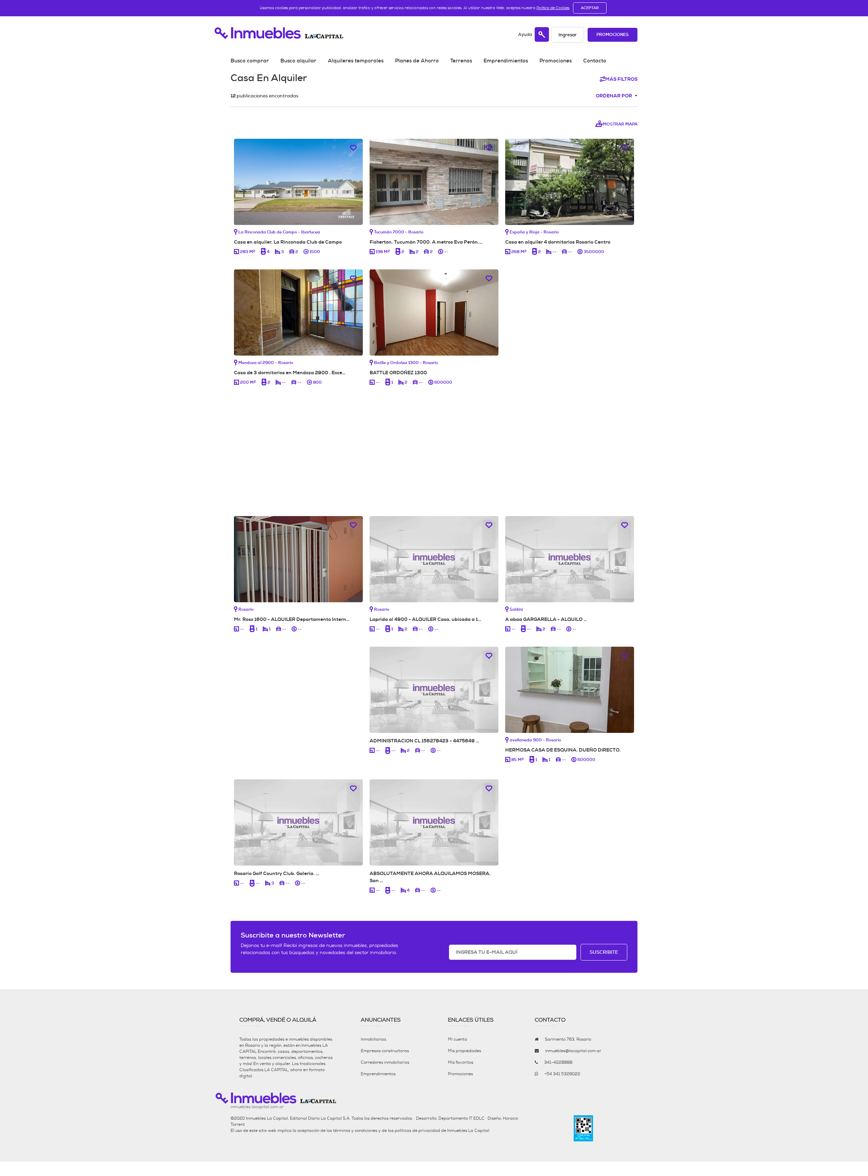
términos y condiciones (355, 1130)
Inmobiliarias (373, 1039)
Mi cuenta (457, 1039)
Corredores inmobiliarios (385, 1062)
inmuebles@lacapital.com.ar (573, 1051)
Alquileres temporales (355, 60)
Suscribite (604, 952)
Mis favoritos (460, 1062)
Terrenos (461, 60)
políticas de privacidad (417, 1130)
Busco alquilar (298, 60)
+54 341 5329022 (562, 1074)
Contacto (594, 60)
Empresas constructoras (385, 1051)
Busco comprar (250, 60)
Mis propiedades (464, 1051)
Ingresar (567, 35)
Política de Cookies (552, 7)
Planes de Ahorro (417, 60)
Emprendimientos (506, 60)
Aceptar (590, 7)
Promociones (612, 34)
